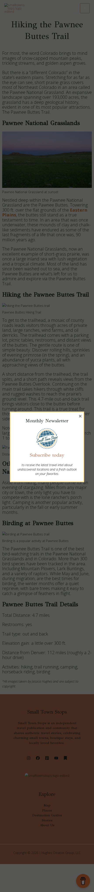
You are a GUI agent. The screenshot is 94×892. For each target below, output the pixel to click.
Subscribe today (47, 455)
